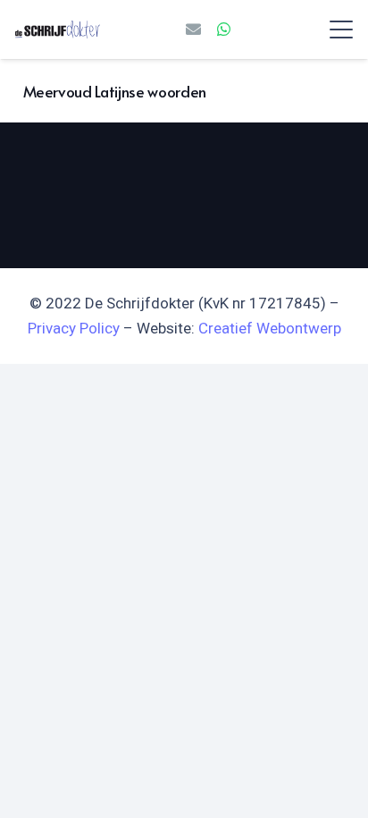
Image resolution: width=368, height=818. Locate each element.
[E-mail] (194, 29)
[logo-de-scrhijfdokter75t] (57, 29)
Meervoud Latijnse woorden (115, 91)
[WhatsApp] (224, 29)
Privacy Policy (74, 328)
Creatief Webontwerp (269, 328)
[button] (340, 29)
